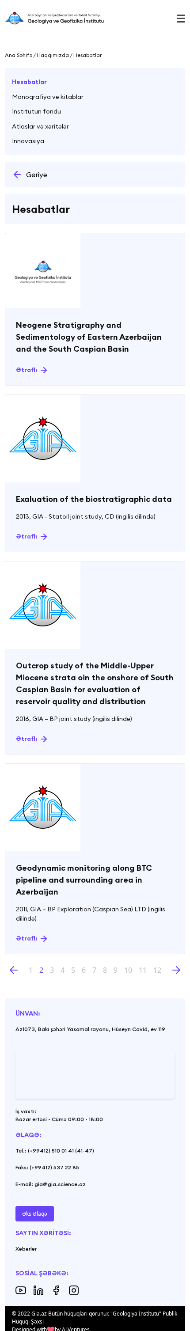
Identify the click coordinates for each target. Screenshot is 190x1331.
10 (128, 970)
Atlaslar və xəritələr (40, 126)
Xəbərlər (26, 1248)
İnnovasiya (28, 141)
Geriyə (36, 174)
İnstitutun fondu (36, 111)
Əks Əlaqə (34, 1213)
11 (143, 970)
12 (157, 970)
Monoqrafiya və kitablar (48, 97)
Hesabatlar (29, 82)
